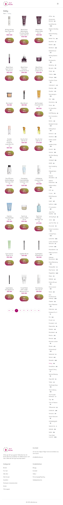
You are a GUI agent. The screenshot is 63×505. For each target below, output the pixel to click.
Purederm (53, 323)
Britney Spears (53, 56)
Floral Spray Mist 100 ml (39, 288)
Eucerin (52, 149)
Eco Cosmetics (53, 117)
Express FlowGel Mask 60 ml (9, 217)
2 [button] (20, 310)
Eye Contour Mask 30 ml (9, 254)
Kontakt (35, 471)
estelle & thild (52, 145)
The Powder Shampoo (52, 395)
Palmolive (53, 309)
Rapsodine (53, 326)
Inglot (52, 201)
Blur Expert (9, 103)
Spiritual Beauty (53, 375)
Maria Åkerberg (53, 263)
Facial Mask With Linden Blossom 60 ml (24, 289)
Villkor (34, 474)
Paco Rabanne (53, 305)
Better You (53, 38)
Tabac (52, 382)
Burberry (52, 65)
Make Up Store (53, 253)
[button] (35, 310)
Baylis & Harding (53, 29)
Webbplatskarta (37, 480)
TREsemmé (53, 407)
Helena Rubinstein (53, 181)
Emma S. (52, 133)
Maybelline (53, 273)
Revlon (52, 335)
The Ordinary (52, 390)
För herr (5, 471)
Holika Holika (52, 186)
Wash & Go (53, 426)
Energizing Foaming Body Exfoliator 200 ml (24, 181)
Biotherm (53, 47)
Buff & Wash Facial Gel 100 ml (39, 104)
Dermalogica (52, 95)
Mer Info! (9, 40)
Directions (53, 102)
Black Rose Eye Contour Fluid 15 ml (9, 69)
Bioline (52, 44)
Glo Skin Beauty (53, 156)
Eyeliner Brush (24, 254)
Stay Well (52, 379)
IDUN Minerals (53, 197)
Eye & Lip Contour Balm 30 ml (24, 217)
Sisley (52, 363)
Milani (51, 276)
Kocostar (52, 226)
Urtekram (53, 410)
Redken (52, 329)
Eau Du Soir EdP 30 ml (24, 140)
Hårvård (5, 474)
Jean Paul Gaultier (52, 213)
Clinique (52, 77)
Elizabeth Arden (53, 124)
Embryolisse (52, 129)
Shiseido (53, 360)
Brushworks (52, 61)
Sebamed (52, 354)
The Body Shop (53, 386)
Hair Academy (53, 167)
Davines (52, 88)
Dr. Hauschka (52, 109)
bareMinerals (52, 25)
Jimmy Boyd (53, 217)
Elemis (52, 121)
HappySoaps (52, 172)
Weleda (52, 429)
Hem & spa (6, 477)
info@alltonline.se (38, 457)
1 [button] (16, 310)
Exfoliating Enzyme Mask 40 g (39, 180)
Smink (5, 486)
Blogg (34, 468)
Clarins (52, 74)
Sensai (52, 357)
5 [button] (31, 310)
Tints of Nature (53, 403)
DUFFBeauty (53, 113)
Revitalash (53, 332)
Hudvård (5, 480)
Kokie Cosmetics (53, 230)
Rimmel (52, 338)
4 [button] (27, 310)
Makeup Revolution (53, 258)
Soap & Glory (52, 370)
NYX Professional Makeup (52, 296)
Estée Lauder (52, 140)
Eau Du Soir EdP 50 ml (38, 140)
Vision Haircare (53, 417)
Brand (5, 468)
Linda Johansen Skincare (53, 242)
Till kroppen (6, 489)
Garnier (52, 152)
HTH (51, 190)
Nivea (52, 292)
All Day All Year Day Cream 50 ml (9, 31)
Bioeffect (52, 41)
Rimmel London (53, 342)
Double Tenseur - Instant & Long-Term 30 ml (9, 142)
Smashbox (53, 366)
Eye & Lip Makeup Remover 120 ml (39, 218)
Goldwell (52, 160)
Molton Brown (53, 283)
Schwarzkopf (52, 350)
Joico (52, 220)
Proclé (51, 320)
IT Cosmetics (52, 208)
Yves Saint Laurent (52, 436)
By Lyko (52, 68)
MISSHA (52, 279)
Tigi (51, 399)
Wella (52, 432)
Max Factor (53, 270)
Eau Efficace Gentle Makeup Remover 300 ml (9, 181)
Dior (51, 99)
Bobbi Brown (52, 51)
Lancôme (53, 238)
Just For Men (53, 223)
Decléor (52, 91)
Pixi (51, 317)
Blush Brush (24, 103)
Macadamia (53, 249)
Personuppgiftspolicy (39, 477)
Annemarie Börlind (52, 20)
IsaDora (52, 204)
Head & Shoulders (53, 176)
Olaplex (52, 301)
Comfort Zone (53, 81)
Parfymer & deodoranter (10, 483)
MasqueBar (53, 267)
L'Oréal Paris (52, 234)
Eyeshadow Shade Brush (39, 254)
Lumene (52, 246)
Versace (52, 413)
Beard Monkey (53, 34)
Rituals (52, 346)
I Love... (52, 193)
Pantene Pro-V (53, 313)
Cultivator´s (53, 85)
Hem (4, 13)
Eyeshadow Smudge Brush (9, 288)
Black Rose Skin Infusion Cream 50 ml (39, 69)
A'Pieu (51, 16)
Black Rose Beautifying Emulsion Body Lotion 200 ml (24, 32)
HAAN (51, 163)
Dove (51, 105)
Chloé (51, 71)
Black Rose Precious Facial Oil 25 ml (24, 69)
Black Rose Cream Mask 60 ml (39, 31)
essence (52, 136)
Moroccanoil (52, 287)
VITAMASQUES (53, 422)
